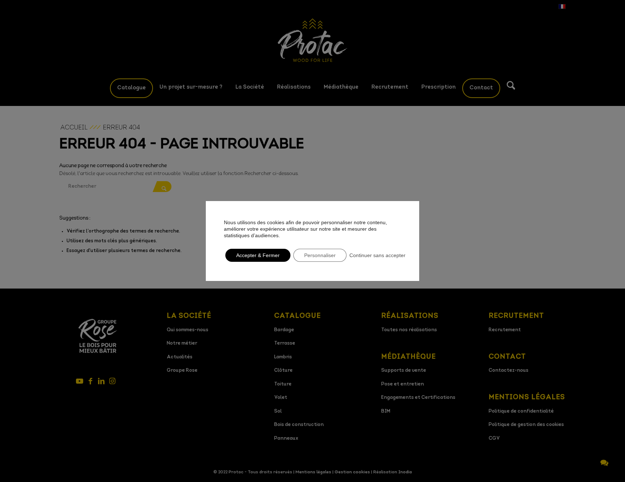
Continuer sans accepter (377, 255)
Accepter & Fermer (258, 255)
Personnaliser (320, 255)
